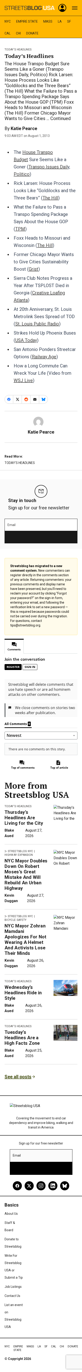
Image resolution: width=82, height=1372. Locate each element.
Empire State (27, 21)
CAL (7, 33)
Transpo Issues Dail (47, 167)
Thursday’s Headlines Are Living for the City (24, 817)
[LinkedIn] (52, 1185)
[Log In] (62, 8)
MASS (47, 21)
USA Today (26, 340)
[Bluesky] (64, 1185)
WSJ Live (23, 380)
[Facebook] (17, 1185)
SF (69, 21)
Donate (32, 33)
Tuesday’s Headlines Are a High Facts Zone (22, 1037)
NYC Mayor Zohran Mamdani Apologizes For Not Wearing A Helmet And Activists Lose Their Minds (25, 939)
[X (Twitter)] (29, 1185)
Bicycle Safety (15, 920)
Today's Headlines (18, 49)
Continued (60, 118)
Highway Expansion (19, 855)
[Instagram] (41, 1185)
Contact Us (12, 1296)
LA (60, 21)
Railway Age (44, 356)
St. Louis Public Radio (37, 324)
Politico (22, 174)
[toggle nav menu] (74, 8)
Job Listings (13, 1286)
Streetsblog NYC (20, 851)
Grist (33, 269)
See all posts (18, 1076)
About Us (11, 1213)
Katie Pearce (24, 128)
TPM (20, 229)
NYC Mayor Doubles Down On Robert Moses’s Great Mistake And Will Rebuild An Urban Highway (26, 874)
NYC (8, 21)
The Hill (50, 198)
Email (11, 525)
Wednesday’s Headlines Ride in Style (23, 992)
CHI (18, 33)
